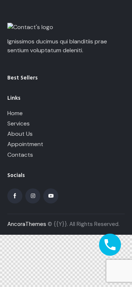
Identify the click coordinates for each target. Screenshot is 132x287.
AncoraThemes (26, 224)
